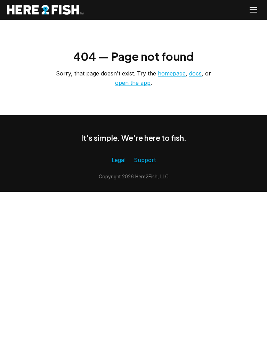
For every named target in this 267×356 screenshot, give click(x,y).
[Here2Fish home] (45, 10)
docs (195, 73)
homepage (172, 73)
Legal (119, 159)
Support (145, 159)
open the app (133, 82)
